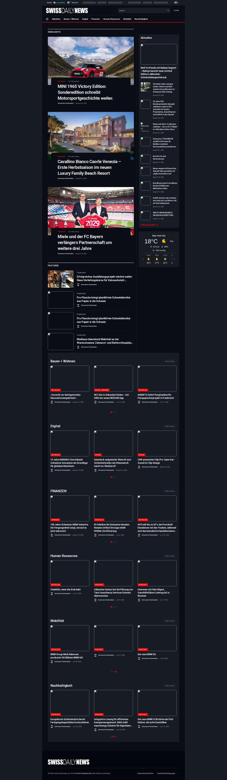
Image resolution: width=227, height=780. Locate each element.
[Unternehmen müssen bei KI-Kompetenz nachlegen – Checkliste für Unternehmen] (113, 443)
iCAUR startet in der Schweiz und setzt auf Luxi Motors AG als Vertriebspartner (165, 200)
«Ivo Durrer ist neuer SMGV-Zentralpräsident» (64, 591)
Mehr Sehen (170, 361)
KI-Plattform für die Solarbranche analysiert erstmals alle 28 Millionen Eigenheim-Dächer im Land (112, 527)
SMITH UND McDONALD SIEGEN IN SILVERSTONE (163, 214)
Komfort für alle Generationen (159, 157)
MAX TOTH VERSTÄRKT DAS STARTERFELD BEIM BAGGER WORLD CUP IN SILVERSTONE (157, 657)
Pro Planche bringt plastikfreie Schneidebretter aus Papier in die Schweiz (104, 299)
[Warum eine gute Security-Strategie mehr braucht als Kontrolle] (69, 443)
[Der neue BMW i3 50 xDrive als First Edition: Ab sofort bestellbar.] (157, 703)
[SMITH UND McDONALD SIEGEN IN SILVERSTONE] (146, 215)
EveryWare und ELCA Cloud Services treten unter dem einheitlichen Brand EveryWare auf (113, 592)
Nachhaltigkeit (141, 19)
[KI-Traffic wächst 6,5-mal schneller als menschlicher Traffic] (157, 508)
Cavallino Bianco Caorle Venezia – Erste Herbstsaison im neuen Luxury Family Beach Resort (89, 167)
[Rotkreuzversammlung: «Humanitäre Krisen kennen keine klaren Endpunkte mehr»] (157, 573)
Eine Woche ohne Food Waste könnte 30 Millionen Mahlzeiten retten (165, 185)
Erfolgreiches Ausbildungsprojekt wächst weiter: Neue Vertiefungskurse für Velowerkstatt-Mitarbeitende (104, 278)
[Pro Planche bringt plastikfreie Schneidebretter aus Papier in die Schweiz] (61, 300)
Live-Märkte (60, 3)
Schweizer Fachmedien (66, 103)
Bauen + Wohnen (71, 19)
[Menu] (47, 19)
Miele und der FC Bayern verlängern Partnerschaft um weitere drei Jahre (85, 242)
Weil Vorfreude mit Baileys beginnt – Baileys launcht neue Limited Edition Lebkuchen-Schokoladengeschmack (158, 72)
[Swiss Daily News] (67, 10)
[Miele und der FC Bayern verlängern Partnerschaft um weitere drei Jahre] (91, 211)
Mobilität (127, 19)
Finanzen (95, 19)
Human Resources (111, 19)
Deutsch (74, 2)
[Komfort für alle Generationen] (146, 159)
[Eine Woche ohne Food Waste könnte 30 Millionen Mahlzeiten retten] (146, 186)
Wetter (49, 3)
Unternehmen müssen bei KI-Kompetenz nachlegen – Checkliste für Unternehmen (112, 462)
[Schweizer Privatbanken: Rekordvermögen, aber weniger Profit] (69, 508)
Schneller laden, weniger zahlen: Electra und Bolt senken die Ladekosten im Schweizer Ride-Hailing (164, 88)
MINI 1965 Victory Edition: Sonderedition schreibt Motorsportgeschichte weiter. (85, 92)
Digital (85, 19)
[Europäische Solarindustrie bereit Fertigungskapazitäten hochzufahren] (69, 703)
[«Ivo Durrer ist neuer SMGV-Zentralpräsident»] (69, 573)
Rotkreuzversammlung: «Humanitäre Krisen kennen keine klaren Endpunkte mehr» (157, 592)
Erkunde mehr (148, 225)
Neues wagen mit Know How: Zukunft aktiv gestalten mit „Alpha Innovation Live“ (164, 171)
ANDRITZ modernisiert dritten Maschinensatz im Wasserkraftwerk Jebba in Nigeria (112, 398)
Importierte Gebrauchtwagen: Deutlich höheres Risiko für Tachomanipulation (65, 657)
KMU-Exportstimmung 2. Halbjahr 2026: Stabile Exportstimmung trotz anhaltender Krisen (156, 398)
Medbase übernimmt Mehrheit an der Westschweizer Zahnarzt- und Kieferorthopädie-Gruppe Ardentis (104, 341)
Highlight (62, 81)
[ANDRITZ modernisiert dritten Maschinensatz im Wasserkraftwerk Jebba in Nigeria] (113, 378)
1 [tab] (111, 412)
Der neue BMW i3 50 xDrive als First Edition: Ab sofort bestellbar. (155, 721)
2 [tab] (113, 412)
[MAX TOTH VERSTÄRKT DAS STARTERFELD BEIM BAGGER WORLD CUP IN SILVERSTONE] (157, 638)
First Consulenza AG (84, 773)
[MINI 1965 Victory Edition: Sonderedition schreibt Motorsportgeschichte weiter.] (91, 61)
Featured (81, 272)
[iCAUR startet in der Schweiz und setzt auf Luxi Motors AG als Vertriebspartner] (146, 200)
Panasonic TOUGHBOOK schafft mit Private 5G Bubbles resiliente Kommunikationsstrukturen (164, 143)
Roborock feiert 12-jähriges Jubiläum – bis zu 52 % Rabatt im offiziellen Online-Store (165, 126)
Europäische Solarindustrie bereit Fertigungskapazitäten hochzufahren (69, 721)
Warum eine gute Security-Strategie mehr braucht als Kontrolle (69, 461)
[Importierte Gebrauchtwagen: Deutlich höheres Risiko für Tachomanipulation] (69, 638)
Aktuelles (56, 19)
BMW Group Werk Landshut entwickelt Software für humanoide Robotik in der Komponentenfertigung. (156, 463)
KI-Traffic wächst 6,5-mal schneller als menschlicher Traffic (156, 526)
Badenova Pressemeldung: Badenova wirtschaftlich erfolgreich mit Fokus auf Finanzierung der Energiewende (69, 398)
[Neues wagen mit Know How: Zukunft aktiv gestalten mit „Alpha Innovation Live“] (146, 171)
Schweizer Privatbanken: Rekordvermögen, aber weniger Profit (66, 527)
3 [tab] (116, 412)
